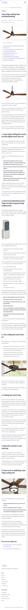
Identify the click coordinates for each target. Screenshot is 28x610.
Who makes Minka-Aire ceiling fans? (12, 548)
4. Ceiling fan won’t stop (8, 54)
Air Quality (4, 592)
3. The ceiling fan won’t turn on (10, 53)
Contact (3, 579)
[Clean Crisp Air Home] (5, 2)
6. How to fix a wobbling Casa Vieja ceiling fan (14, 58)
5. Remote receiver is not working (11, 56)
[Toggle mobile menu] (25, 2)
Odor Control (5, 596)
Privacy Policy (5, 581)
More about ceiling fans (8, 60)
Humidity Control (5, 598)
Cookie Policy (5, 585)
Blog (6, 7)
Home (3, 7)
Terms (3, 577)
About (3, 575)
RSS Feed (4, 583)
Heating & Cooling (6, 594)
